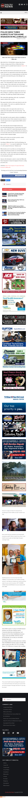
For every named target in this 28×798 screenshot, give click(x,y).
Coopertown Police (7, 707)
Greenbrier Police (7, 709)
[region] (14, 221)
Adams (5, 763)
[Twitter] (24, 4)
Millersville (5, 774)
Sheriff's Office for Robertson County (12, 720)
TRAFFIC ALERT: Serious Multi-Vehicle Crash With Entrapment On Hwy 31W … (17, 207)
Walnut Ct (23, 65)
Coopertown (6, 767)
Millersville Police (7, 711)
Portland (5, 778)
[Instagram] (26, 4)
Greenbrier (6, 772)
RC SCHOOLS (6, 716)
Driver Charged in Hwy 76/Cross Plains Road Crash (16, 200)
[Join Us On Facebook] (14, 176)
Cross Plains (6, 769)
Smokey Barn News (9, 792)
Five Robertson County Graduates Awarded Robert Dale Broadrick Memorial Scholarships (17, 214)
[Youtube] (22, 4)
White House (6, 785)
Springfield (6, 783)
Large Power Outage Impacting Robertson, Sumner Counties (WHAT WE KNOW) (16, 195)
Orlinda (5, 776)
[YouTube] (18, 733)
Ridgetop (5, 781)
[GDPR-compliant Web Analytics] (2, 797)
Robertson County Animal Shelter (11, 718)
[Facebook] (19, 4)
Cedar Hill (5, 765)
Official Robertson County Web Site (12, 714)
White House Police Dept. (9, 725)
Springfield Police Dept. (9, 723)
